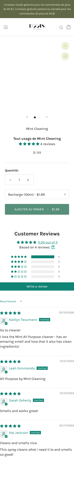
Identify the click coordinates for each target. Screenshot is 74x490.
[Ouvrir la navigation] (6, 27)
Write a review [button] (37, 286)
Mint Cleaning (37, 129)
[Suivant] (46, 117)
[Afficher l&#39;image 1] (35, 117)
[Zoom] (65, 45)
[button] (29, 144)
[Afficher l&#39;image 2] (39, 117)
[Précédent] (27, 117)
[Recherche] (61, 27)
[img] (10, 313)
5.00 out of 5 (48, 242)
